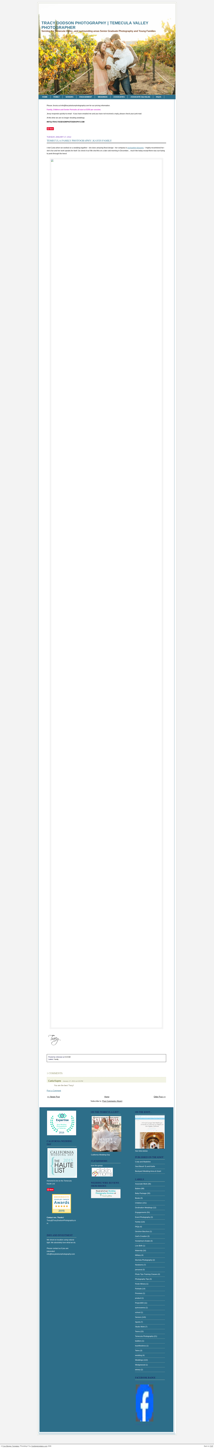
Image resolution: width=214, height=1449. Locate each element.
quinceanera (140, 1308)
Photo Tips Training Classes (146, 1274)
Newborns (139, 1265)
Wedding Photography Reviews (106, 1192)
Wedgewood (140, 1365)
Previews (139, 1293)
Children (138, 1203)
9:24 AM (67, 1057)
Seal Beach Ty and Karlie (145, 1166)
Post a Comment (54, 1091)
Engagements (141, 1212)
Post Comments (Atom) (112, 1101)
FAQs (137, 1227)
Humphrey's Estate (142, 1241)
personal (139, 1270)
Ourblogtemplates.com (39, 1446)
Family (56, 97)
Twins (137, 1351)
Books (137, 1198)
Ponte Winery (140, 1284)
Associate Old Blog (140, 97)
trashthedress (140, 1346)
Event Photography (143, 1217)
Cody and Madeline (143, 1162)
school (138, 1312)
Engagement (85, 97)
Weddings (102, 97)
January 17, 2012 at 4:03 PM (73, 1081)
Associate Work (141, 1184)
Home (44, 97)
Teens (137, 1331)
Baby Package (141, 1193)
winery (138, 1370)
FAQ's (158, 97)
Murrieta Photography (144, 1260)
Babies (138, 1189)
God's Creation (141, 1236)
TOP (211, 1446)
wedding (138, 1355)
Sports (138, 1322)
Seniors (69, 97)
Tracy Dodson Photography (145, 1382)
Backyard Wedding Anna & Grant (148, 1171)
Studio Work (140, 1327)
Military (138, 1255)
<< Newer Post (53, 1097)
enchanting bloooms (136, 148)
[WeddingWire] (61, 1196)
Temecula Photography (144, 1336)
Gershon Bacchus (142, 1231)
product (138, 1298)
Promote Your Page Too (143, 1424)
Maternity (139, 1251)
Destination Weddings (144, 1208)
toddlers (138, 1341)
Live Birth (139, 1246)
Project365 (139, 1303)
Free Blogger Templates (10, 1446)
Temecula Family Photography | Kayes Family (79, 140)
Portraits (138, 1289)
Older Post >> (160, 1097)
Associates (119, 97)
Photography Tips (142, 1279)
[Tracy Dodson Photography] (144, 1422)
